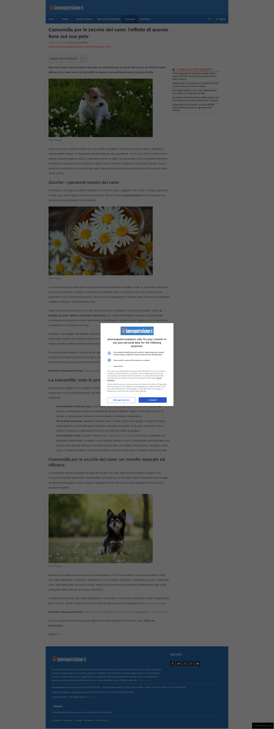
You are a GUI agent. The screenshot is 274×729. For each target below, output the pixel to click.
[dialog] (137, 364)
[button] (137, 366)
